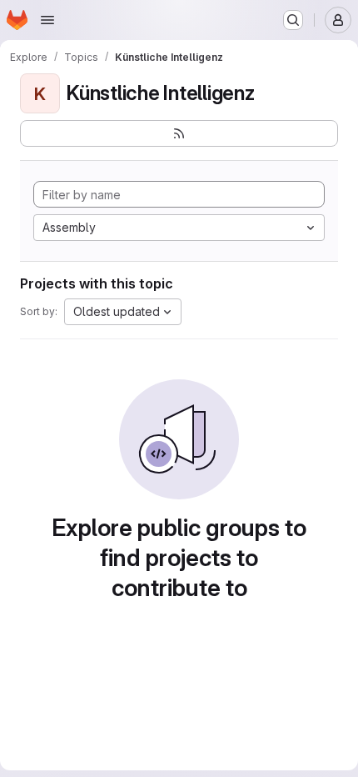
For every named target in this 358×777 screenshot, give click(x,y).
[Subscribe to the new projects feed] (179, 133)
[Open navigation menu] (47, 20)
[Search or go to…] (293, 20)
